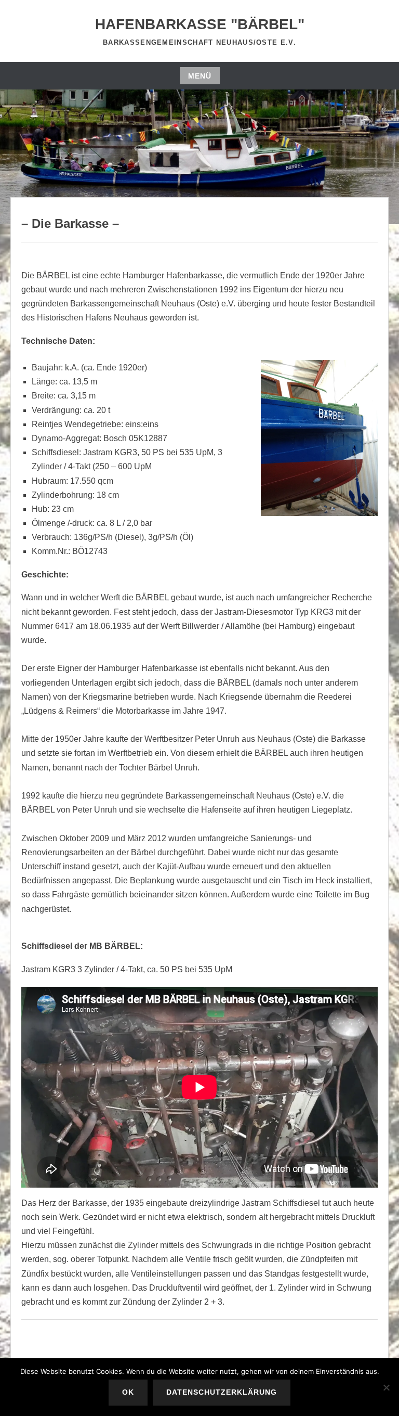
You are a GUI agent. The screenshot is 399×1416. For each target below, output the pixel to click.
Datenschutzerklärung (221, 1392)
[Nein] (386, 1387)
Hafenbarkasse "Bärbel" (199, 24)
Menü (199, 76)
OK (128, 1392)
